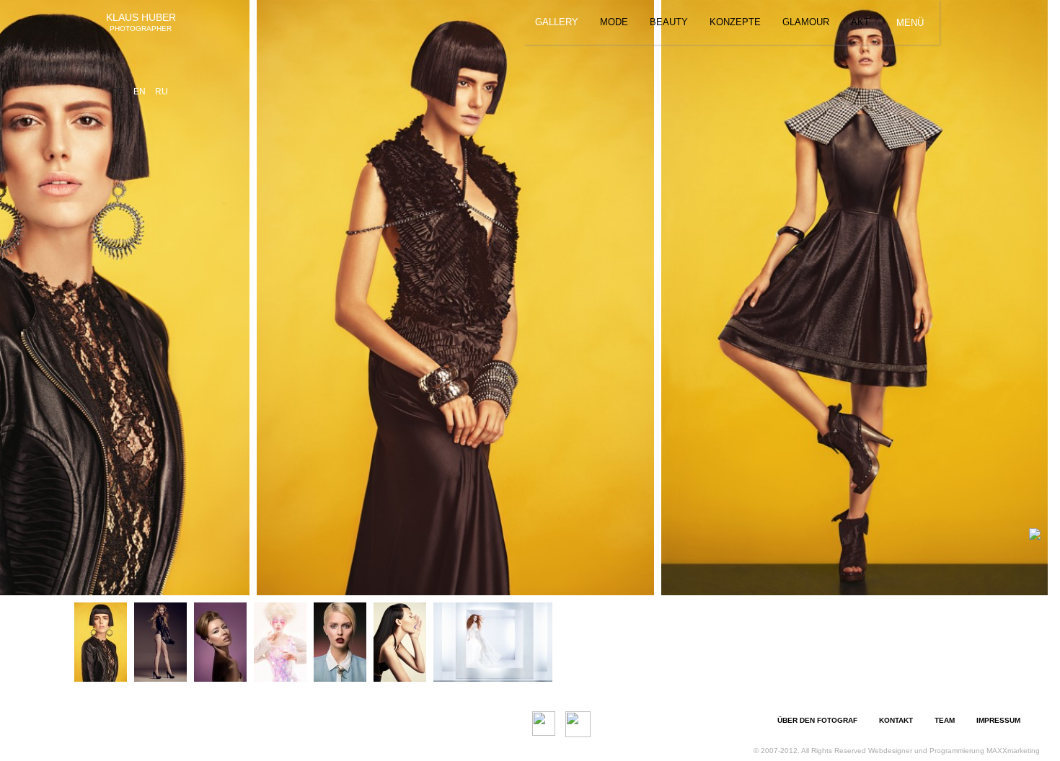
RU (161, 91)
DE (119, 91)
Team (945, 720)
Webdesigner (890, 751)
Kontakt (896, 720)
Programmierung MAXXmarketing (984, 751)
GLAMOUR (805, 22)
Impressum (998, 720)
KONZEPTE (735, 22)
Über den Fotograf (817, 720)
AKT (860, 22)
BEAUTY (669, 22)
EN (140, 91)
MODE (614, 22)
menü (910, 22)
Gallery (556, 22)
